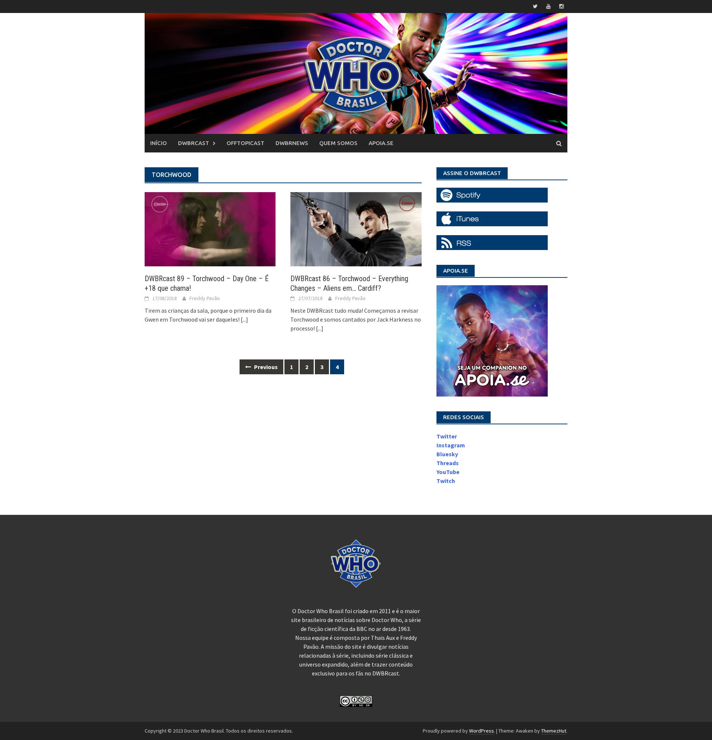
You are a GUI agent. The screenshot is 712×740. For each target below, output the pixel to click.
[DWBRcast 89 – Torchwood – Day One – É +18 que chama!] (210, 228)
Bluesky (447, 454)
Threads (447, 463)
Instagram (450, 445)
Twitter (446, 436)
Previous (265, 367)
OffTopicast (245, 143)
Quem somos (338, 143)
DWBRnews (292, 143)
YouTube (447, 472)
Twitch (445, 480)
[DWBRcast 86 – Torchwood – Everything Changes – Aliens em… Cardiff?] (355, 228)
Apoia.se (381, 143)
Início (158, 143)
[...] (244, 319)
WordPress (481, 730)
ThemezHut (553, 730)
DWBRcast (193, 143)
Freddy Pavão (204, 298)
